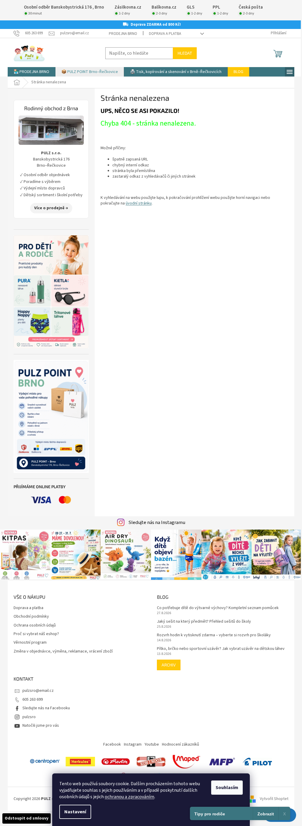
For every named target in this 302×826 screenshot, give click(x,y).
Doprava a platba (165, 33)
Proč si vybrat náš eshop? (36, 634)
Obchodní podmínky (31, 616)
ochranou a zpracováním (129, 796)
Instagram (133, 744)
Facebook (112, 744)
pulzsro (29, 717)
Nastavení (75, 812)
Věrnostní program (30, 642)
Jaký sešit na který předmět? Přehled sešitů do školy (204, 621)
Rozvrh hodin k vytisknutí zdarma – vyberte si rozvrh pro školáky (214, 635)
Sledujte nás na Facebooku (46, 708)
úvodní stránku (139, 203)
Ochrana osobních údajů (35, 625)
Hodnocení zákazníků (180, 744)
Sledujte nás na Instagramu (156, 522)
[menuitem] (31, 72)
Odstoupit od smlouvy (26, 818)
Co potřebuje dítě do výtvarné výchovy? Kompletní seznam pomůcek (218, 608)
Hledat (185, 53)
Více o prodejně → (51, 208)
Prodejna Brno (123, 33)
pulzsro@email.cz (38, 691)
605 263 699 (32, 699)
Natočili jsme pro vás (40, 725)
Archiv (169, 664)
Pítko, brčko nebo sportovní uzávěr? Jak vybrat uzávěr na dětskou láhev (221, 649)
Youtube (152, 744)
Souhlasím (227, 787)
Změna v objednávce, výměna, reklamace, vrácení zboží (63, 651)
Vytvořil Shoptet (274, 799)
